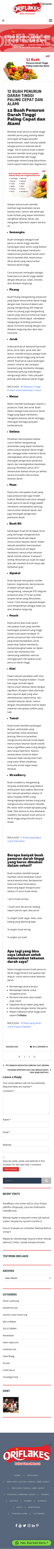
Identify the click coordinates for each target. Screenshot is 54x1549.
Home (7, 45)
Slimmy (28, 1501)
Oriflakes (32, 1475)
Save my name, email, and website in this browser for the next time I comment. (24, 1162)
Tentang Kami (19, 1513)
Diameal (42, 1501)
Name (7, 1119)
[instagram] (29, 1525)
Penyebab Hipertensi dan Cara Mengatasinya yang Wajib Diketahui (27, 1071)
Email (6, 1132)
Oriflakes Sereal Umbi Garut (28, 1488)
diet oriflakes (9, 1321)
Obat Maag (8, 1356)
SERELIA (22, 1536)
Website (7, 1144)
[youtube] (20, 1525)
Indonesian (46, 3)
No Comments (40, 1046)
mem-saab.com (10, 1342)
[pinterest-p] (37, 1525)
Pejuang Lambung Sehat (21, 1494)
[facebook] (16, 1525)
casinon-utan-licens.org (15, 1314)
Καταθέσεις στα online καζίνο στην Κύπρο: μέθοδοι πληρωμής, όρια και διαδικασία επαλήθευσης (25, 1207)
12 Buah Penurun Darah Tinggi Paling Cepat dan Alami (25, 97)
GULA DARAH (10, 1328)
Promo (6, 1363)
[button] (31, 1543)
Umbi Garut (9, 1370)
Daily (19, 1507)
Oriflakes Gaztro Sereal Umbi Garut (28, 1481)
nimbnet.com (9, 1349)
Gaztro (14, 1501)
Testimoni (39, 1513)
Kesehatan (19, 45)
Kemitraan (34, 1507)
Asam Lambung (11, 1300)
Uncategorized (10, 1377)
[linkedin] (33, 1525)
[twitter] (24, 1525)
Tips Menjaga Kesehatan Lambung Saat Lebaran (27, 1065)
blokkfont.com (10, 1307)
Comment (9, 1090)
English (36, 3)
